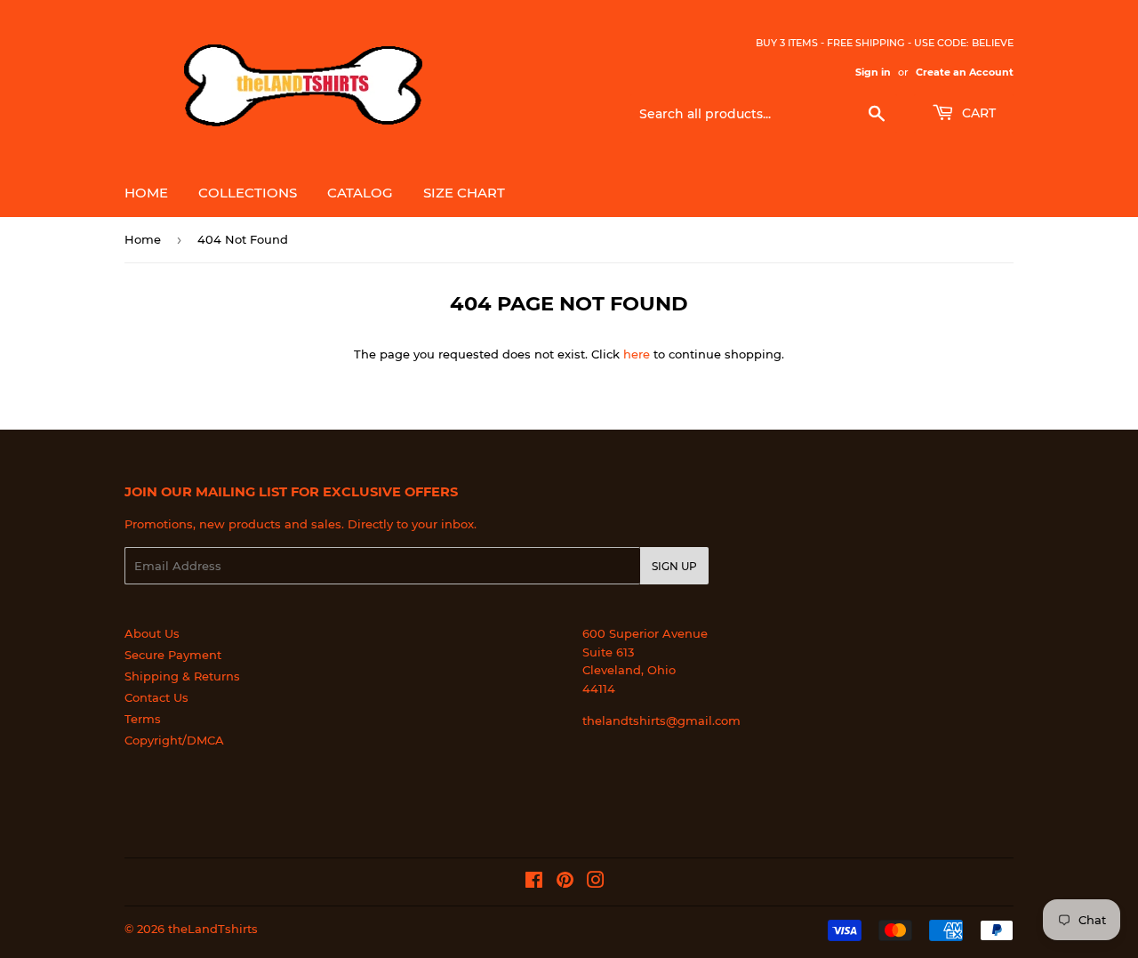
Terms (142, 719)
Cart (977, 113)
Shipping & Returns (182, 676)
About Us (152, 633)
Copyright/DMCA (174, 740)
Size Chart (464, 192)
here (636, 354)
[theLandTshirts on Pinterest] (565, 882)
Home (146, 192)
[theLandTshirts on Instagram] (596, 882)
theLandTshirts (213, 929)
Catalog (360, 192)
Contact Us (156, 697)
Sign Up (674, 566)
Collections (247, 192)
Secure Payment (172, 655)
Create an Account (965, 72)
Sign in (873, 72)
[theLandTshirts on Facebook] (534, 882)
